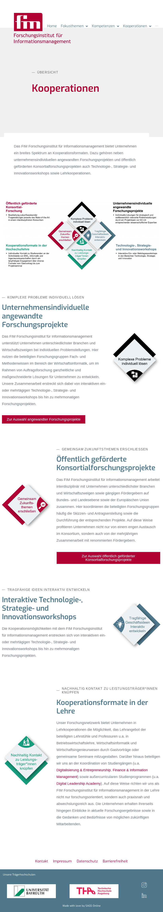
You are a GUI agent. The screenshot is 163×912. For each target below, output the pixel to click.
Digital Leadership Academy (78, 784)
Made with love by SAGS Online (82, 905)
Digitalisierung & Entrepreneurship (83, 770)
